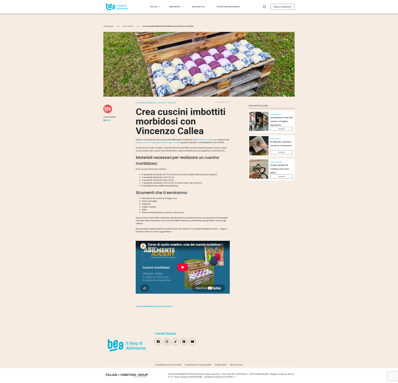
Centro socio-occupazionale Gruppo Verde (158, 142)
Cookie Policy (221, 364)
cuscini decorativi (146, 102)
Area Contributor (282, 6)
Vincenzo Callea (206, 139)
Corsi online (128, 26)
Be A (108, 120)
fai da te (171, 102)
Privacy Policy (236, 364)
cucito (162, 102)
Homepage (108, 26)
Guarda (281, 129)
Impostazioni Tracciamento (168, 364)
